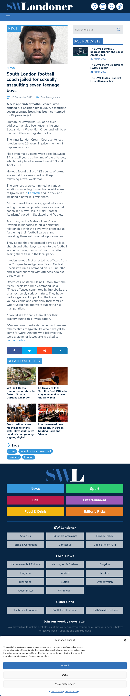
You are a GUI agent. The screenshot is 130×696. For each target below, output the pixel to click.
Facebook (94, 6)
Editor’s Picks (95, 511)
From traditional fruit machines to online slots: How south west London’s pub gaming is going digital (20, 431)
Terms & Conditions (25, 545)
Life (35, 500)
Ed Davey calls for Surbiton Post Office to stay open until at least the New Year (52, 393)
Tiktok (119, 6)
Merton (104, 573)
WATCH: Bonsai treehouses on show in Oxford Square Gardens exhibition (21, 393)
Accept (65, 665)
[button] (125, 640)
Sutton (65, 582)
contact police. (16, 340)
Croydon (105, 564)
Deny (65, 674)
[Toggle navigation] (8, 17)
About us (25, 536)
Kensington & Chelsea (65, 564)
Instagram (102, 6)
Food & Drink (35, 511)
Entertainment (94, 500)
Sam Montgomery (50, 97)
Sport (94, 488)
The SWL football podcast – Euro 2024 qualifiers (106, 79)
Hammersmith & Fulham (25, 564)
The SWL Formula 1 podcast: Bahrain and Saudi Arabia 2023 (106, 52)
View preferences (65, 684)
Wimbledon (65, 591)
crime (11, 451)
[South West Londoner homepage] (40, 6)
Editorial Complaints (65, 536)
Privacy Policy (71, 691)
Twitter (111, 6)
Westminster (25, 591)
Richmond (25, 582)
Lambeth (34, 193)
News (12, 28)
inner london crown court (35, 451)
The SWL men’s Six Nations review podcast (106, 66)
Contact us (65, 545)
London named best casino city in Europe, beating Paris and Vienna (51, 429)
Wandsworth (105, 582)
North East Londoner (25, 610)
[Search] (119, 29)
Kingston (25, 573)
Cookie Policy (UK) (105, 545)
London (28, 457)
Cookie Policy (57, 691)
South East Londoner (65, 610)
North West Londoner (105, 610)
